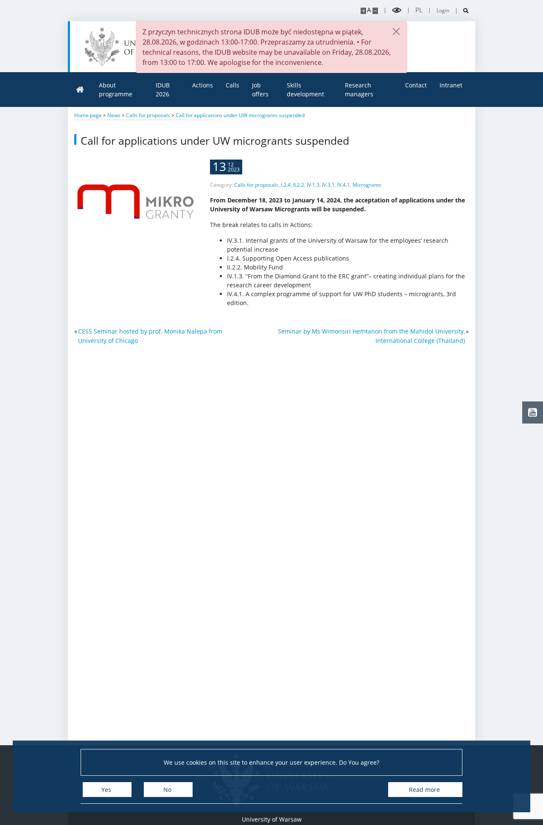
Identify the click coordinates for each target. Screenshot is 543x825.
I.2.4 (286, 184)
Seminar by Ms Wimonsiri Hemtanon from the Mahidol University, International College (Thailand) (371, 336)
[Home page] (80, 90)
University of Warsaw (272, 819)
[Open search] (462, 11)
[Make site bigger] (363, 11)
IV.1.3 (313, 184)
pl (419, 10)
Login (443, 10)
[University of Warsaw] (129, 47)
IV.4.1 (343, 184)
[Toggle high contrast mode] (397, 10)
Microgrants (367, 184)
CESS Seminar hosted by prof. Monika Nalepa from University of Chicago (150, 336)
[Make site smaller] (375, 11)
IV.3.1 (328, 184)
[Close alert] (396, 32)
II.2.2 (298, 184)
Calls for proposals (256, 184)
